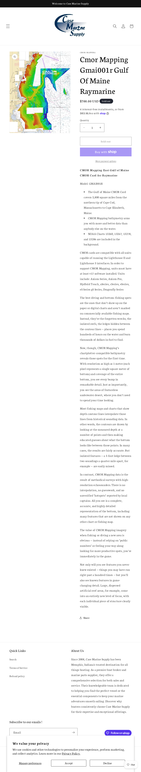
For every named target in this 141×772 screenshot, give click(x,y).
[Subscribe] (73, 732)
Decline (107, 763)
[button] (8, 26)
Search (13, 659)
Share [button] (86, 617)
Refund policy (17, 676)
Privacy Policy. (71, 753)
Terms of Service (18, 667)
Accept (69, 763)
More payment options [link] (105, 160)
